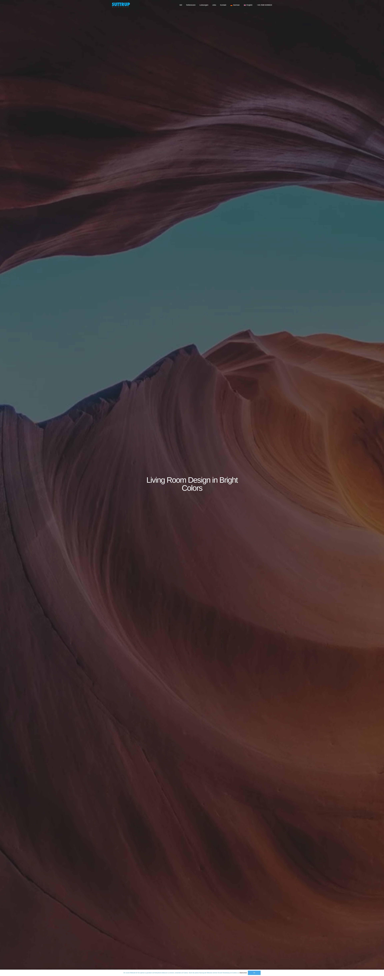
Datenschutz (243, 972)
